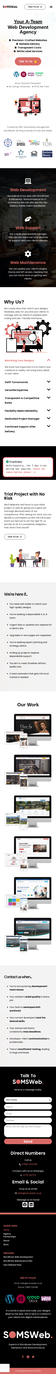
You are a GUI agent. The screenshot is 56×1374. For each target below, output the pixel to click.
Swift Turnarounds (16, 382)
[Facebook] (24, 1204)
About (6, 1240)
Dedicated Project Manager (22, 418)
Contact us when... (18, 976)
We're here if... (15, 594)
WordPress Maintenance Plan (17, 1261)
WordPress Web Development (18, 1257)
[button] (51, 7)
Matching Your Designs (19, 360)
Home (6, 1229)
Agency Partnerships (9, 1235)
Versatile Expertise (16, 390)
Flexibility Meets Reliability (21, 410)
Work (6, 1244)
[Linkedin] (31, 1204)
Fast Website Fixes (12, 1265)
